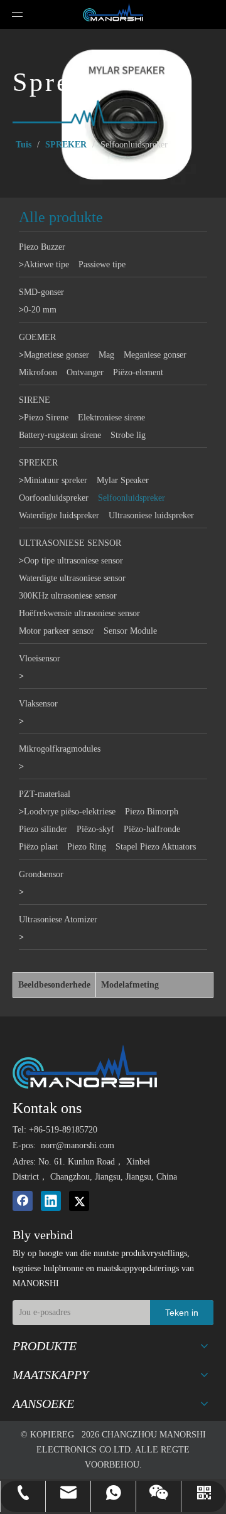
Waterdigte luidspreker (59, 515)
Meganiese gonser (155, 355)
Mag (106, 355)
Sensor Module (130, 631)
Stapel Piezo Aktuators (156, 846)
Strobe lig (128, 435)
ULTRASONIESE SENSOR (70, 543)
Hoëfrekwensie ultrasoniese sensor (79, 613)
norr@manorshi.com (77, 1145)
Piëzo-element (138, 372)
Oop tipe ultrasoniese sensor (73, 560)
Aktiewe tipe (46, 264)
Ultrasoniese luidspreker (151, 515)
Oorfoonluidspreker (54, 498)
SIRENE (34, 400)
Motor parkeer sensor (56, 631)
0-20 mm (40, 309)
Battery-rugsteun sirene (60, 435)
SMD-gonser (41, 292)
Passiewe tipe (102, 264)
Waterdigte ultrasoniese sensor (72, 578)
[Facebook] (23, 1201)
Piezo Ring (86, 846)
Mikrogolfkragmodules (59, 749)
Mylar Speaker (123, 480)
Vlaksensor (38, 703)
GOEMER (37, 337)
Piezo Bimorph (151, 811)
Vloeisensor (39, 658)
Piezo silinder (43, 829)
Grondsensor (41, 874)
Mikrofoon (38, 372)
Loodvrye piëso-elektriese (70, 811)
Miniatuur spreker (55, 480)
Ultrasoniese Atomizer (58, 919)
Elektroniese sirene (111, 417)
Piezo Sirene (46, 417)
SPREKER (38, 462)
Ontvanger (85, 372)
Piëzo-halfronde (152, 829)
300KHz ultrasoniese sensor (68, 595)
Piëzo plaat (38, 846)
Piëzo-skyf (95, 829)
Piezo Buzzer (42, 247)
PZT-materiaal (44, 794)
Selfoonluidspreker (131, 498)
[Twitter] (79, 1201)
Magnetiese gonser (56, 355)
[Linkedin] (51, 1201)
